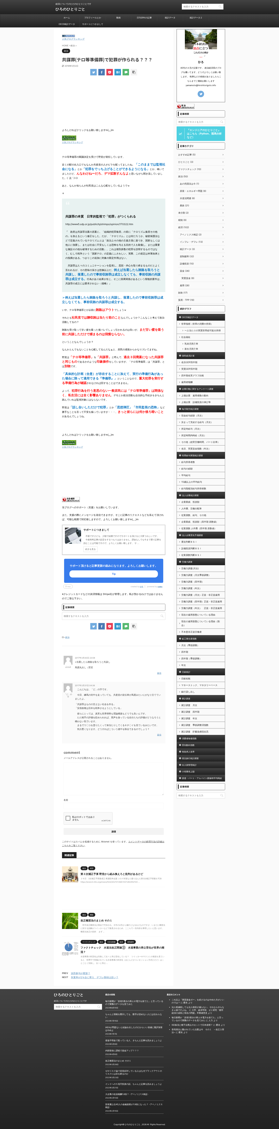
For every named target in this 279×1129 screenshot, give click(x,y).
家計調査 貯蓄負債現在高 (194, 731)
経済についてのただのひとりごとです (70, 1001)
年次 (183, 665)
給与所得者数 (188, 462)
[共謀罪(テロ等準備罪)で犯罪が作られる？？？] (117, 72)
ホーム (67, 17)
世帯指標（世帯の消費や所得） (197, 323)
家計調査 (186, 698)
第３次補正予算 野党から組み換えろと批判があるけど (112, 874)
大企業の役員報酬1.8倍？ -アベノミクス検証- (126, 1094)
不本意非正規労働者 (191, 631)
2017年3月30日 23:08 (85, 658)
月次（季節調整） (190, 645)
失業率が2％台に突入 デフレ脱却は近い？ (94, 977)
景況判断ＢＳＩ (189, 541)
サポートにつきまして (92, 24)
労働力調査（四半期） (192, 581)
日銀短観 (185, 678)
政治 (67, 637)
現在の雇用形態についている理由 (198, 614)
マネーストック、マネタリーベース (199, 685)
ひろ (141, 587)
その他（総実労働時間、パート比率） (200, 442)
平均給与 (185, 475)
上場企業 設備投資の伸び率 (196, 402)
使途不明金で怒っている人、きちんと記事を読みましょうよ (133, 1040)
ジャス (68, 666)
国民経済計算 (188, 355)
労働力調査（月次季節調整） (196, 575)
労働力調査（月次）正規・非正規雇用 (200, 594)
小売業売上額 (188, 771)
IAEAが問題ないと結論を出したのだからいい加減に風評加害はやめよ (133, 1028)
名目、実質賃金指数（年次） (196, 448)
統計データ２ (196, 17)
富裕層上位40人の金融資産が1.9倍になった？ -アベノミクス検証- (134, 1105)
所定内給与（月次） (191, 428)
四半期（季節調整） (191, 658)
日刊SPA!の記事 (144, 17)
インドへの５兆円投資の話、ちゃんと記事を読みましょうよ (133, 1084)
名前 (66, 800)
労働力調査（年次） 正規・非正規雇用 (201, 608)
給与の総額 (187, 468)
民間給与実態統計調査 (192, 455)
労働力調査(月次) (190, 568)
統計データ (170, 17)
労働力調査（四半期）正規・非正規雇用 (201, 601)
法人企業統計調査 (190, 495)
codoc (160, 587)
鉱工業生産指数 (189, 638)
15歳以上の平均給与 (191, 481)
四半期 (184, 651)
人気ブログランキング (73, 38)
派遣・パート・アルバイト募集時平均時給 (202, 778)
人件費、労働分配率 (191, 508)
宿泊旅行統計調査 (190, 758)
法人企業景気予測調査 (192, 535)
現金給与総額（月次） (192, 415)
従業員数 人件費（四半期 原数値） (199, 528)
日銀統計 (186, 672)
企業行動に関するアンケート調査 (197, 389)
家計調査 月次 (189, 705)
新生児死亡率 (191, 348)
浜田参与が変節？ (80, 973)
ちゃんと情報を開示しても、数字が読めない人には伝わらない (133, 1015)
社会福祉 (185, 337)
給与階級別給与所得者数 (193, 488)
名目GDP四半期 (189, 362)
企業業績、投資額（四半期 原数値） (199, 521)
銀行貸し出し (188, 691)
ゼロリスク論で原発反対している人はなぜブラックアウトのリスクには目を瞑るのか (133, 1072)
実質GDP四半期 (189, 368)
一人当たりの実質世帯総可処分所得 (203, 330)
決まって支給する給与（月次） (197, 422)
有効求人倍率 (188, 751)
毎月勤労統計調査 (190, 409)
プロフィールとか (92, 17)
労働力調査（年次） (191, 588)
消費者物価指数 (189, 738)
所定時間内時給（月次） (193, 435)
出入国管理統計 (189, 765)
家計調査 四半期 (190, 711)
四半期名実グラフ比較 (192, 375)
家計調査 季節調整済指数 (194, 725)
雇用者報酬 (187, 382)
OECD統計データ (67, 24)
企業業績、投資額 (190, 501)
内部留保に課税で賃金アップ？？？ (122, 1050)
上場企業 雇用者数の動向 (194, 395)
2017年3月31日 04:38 (85, 685)
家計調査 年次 (189, 718)
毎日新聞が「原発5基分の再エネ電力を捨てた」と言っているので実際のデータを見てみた (134, 1002)
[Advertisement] (113, 102)
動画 (118, 17)
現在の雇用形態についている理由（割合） (200, 623)
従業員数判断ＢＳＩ (191, 555)
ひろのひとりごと (70, 9)
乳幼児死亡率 (191, 343)
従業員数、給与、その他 (193, 515)
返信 (159, 673)
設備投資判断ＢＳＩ (191, 548)
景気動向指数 (188, 745)
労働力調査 (187, 562)
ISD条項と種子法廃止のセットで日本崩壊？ (192, 1025)
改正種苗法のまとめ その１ (96, 920)
